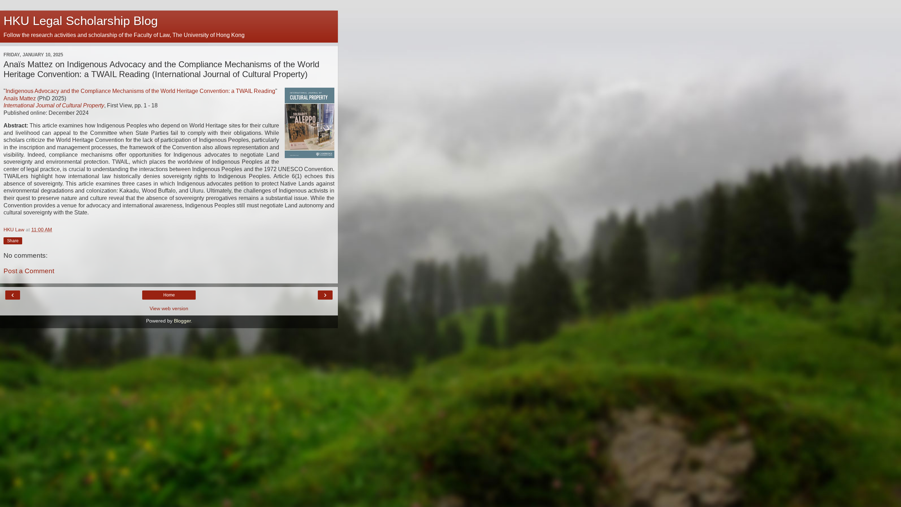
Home (169, 295)
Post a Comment (29, 271)
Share (13, 240)
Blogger (182, 321)
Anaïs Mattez (20, 98)
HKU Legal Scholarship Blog (81, 20)
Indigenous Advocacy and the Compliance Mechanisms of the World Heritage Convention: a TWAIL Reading (140, 91)
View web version (169, 308)
